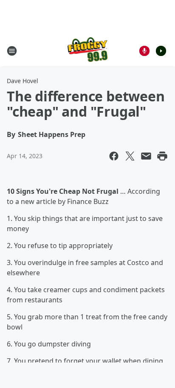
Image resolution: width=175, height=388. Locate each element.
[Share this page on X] (130, 156)
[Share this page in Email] (146, 156)
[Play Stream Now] (161, 51)
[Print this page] (162, 156)
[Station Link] (88, 50)
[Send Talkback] (144, 51)
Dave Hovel (22, 81)
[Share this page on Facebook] (114, 156)
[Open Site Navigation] (12, 51)
